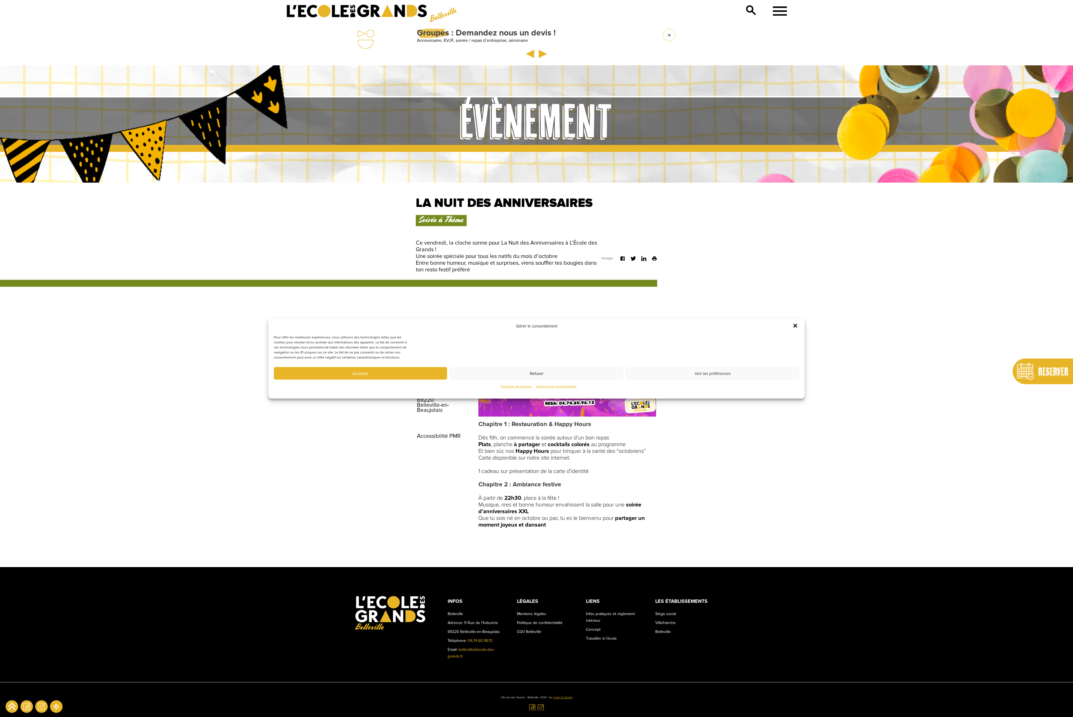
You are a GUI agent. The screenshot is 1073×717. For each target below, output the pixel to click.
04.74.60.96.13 (480, 640)
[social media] (56, 706)
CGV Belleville (529, 631)
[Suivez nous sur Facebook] (26, 706)
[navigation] (778, 11)
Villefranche (665, 622)
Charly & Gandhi (562, 697)
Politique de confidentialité (556, 386)
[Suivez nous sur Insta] (41, 706)
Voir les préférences (713, 373)
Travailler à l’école (601, 638)
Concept (593, 629)
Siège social (665, 613)
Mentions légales (531, 613)
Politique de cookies (516, 386)
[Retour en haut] (12, 706)
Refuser (536, 373)
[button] (795, 326)
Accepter (360, 373)
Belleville (663, 631)
